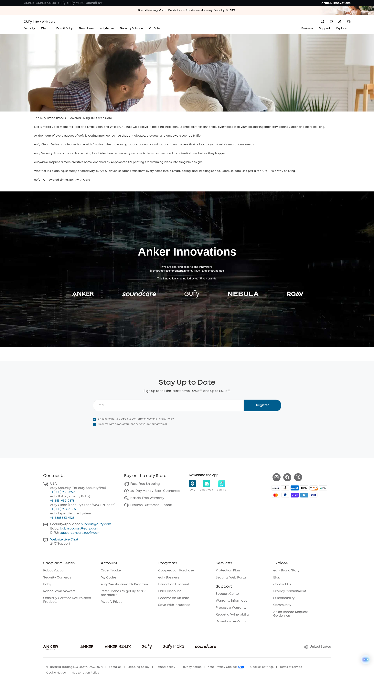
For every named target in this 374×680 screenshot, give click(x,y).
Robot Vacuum (55, 570)
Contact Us (282, 584)
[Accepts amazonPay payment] (285, 488)
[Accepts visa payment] (313, 495)
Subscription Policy (85, 673)
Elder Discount (169, 591)
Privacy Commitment (289, 591)
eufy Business (168, 577)
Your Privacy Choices (223, 667)
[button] (192, 485)
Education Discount (173, 584)
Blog (276, 577)
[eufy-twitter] (298, 477)
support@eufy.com (96, 524)
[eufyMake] (76, 3)
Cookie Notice (56, 673)
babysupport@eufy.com (79, 528)
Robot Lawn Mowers (59, 591)
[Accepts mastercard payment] (276, 495)
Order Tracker (111, 570)
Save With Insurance (174, 605)
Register (262, 405)
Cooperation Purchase (176, 570)
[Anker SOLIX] (46, 3)
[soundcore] (94, 3)
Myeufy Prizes (111, 601)
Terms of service (291, 667)
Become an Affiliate (173, 598)
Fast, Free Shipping (145, 483)
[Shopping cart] (331, 22)
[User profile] (340, 22)
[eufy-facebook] (287, 477)
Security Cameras (57, 577)
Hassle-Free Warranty (147, 498)
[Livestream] (348, 22)
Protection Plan (228, 570)
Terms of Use (144, 419)
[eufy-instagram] (276, 477)
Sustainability (283, 598)
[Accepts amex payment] (294, 488)
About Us (115, 667)
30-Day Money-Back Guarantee (155, 491)
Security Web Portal (231, 577)
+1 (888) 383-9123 (62, 517)
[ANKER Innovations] (335, 3)
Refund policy (165, 667)
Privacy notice (191, 667)
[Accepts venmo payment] (304, 495)
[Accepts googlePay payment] (323, 488)
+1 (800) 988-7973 (62, 492)
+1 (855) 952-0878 (62, 500)
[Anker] (29, 3)
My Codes (108, 577)
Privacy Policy (166, 419)
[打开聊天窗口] (365, 659)
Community (282, 605)
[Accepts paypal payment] (285, 495)
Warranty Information (233, 600)
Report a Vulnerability (233, 614)
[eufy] (62, 3)
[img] (276, 488)
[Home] (39, 22)
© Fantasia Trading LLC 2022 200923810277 (74, 667)
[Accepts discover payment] (313, 488)
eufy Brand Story (286, 570)
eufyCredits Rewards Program (124, 584)
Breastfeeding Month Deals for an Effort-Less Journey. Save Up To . (187, 10)
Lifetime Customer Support (151, 505)
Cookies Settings (261, 667)
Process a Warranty (231, 607)
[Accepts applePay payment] (304, 488)
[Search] (323, 22)
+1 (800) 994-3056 (63, 509)
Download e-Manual (232, 621)
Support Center (228, 593)
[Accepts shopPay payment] (294, 495)
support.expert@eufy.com (79, 532)
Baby (47, 584)
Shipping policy (138, 667)
